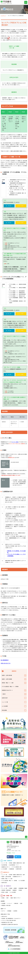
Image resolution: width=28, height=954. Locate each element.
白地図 (3, 897)
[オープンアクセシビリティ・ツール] (4, 8)
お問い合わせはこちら (5, 663)
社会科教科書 (4, 864)
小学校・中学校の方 (7, 860)
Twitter (18, 856)
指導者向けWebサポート (7, 690)
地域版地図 (11, 868)
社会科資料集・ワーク (13, 864)
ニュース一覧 (5, 702)
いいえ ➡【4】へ (20, 205)
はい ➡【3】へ (9, 222)
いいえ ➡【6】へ (20, 374)
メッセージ (10, 903)
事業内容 (16, 903)
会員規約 (15, 910)
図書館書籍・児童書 (23, 888)
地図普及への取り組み (6, 905)
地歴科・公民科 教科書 (7, 675)
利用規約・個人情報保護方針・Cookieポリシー (11, 918)
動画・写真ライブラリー (16, 897)
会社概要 (3, 903)
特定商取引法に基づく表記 (7, 922)
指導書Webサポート (17, 876)
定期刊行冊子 (5, 697)
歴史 (21, 903)
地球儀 (20, 890)
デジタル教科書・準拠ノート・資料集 (10, 686)
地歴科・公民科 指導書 (7, 679)
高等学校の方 (6, 872)
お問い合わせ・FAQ (5, 914)
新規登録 (9, 910)
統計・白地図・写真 (7, 895)
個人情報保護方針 (5, 660)
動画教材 (15, 890)
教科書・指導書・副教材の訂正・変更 (17, 862)
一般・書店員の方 (7, 885)
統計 (8, 897)
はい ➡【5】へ (9, 374)
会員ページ (3, 908)
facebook (11, 856)
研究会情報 (4, 710)
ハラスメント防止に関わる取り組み (9, 920)
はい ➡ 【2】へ (9, 313)
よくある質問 (5, 706)
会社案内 (3, 901)
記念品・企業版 (5, 892)
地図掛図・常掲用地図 (6, 890)
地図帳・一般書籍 (13, 888)
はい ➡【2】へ (9, 205)
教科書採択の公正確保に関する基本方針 (10, 924)
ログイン (3, 910)
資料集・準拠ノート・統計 (8, 682)
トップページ (3, 15)
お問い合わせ (4, 916)
